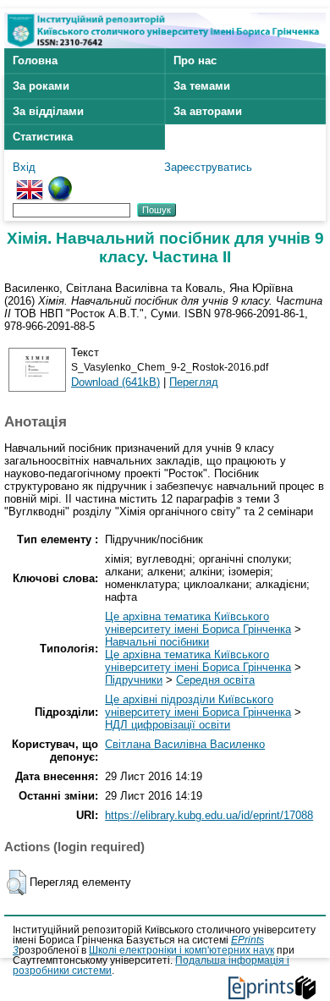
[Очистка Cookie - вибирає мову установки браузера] (60, 182)
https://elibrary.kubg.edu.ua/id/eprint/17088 (209, 815)
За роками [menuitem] (41, 86)
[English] (29, 182)
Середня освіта (215, 680)
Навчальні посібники (157, 641)
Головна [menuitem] (35, 60)
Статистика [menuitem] (43, 136)
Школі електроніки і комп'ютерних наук (181, 950)
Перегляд (193, 382)
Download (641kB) (115, 382)
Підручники (133, 680)
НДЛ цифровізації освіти (167, 724)
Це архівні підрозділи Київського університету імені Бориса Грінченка (198, 705)
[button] (16, 882)
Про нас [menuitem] (195, 60)
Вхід (24, 167)
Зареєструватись (208, 167)
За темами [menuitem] (201, 86)
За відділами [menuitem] (48, 111)
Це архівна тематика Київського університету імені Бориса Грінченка (198, 622)
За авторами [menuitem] (207, 111)
